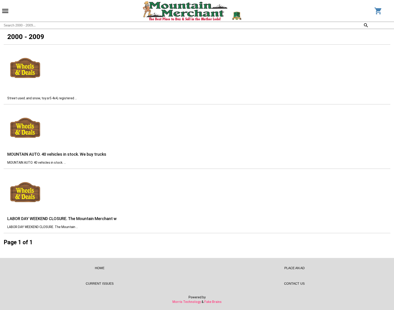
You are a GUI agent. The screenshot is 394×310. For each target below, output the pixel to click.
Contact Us (294, 283)
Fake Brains (213, 302)
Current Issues (100, 283)
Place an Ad (294, 268)
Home (99, 268)
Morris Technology (186, 302)
